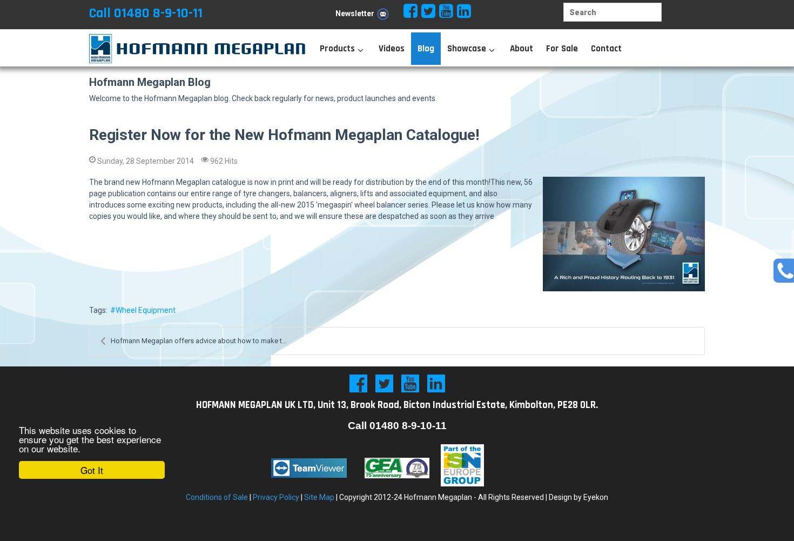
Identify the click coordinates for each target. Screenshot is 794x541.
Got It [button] (91, 470)
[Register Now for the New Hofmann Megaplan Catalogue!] (624, 234)
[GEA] (397, 468)
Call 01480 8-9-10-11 (146, 13)
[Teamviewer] (309, 468)
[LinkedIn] (436, 383)
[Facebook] (358, 383)
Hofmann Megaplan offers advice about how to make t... (199, 341)
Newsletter (354, 13)
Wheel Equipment (146, 310)
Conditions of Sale (217, 497)
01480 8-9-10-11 (408, 425)
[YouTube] (410, 383)
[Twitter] (384, 383)
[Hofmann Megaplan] (186, 48)
